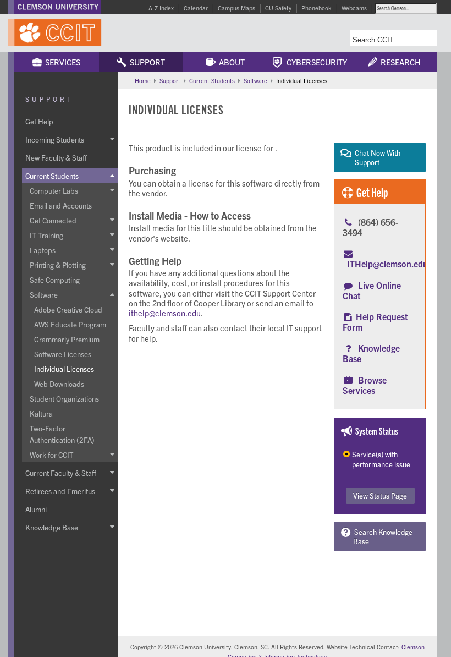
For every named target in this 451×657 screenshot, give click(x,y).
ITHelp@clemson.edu (387, 263)
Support (146, 62)
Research (399, 62)
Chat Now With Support (375, 157)
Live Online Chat (372, 290)
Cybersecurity (314, 62)
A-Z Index (161, 8)
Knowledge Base (371, 353)
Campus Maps (236, 8)
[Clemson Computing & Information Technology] (98, 32)
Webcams (354, 8)
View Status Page (380, 495)
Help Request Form (375, 321)
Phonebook (316, 8)
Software (255, 80)
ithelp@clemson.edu (165, 313)
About (230, 62)
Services (61, 62)
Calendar (196, 8)
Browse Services (365, 385)
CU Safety (278, 8)
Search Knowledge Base (382, 536)
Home (143, 80)
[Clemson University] (57, 7)
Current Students (212, 80)
